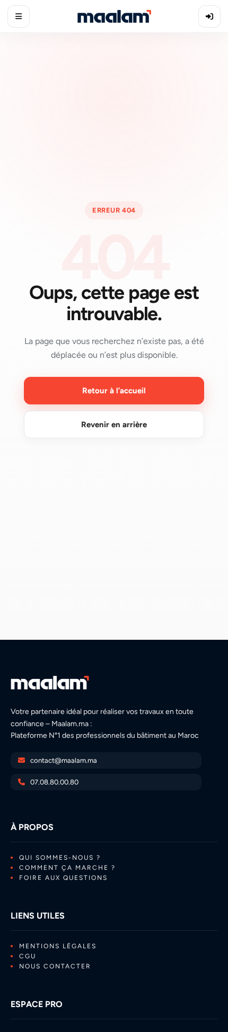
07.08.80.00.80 (54, 782)
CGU (27, 956)
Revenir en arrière (114, 424)
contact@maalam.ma (63, 760)
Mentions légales (58, 946)
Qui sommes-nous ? (60, 857)
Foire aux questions (63, 877)
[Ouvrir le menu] (18, 16)
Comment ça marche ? (67, 867)
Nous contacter (55, 966)
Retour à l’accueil (114, 390)
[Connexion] (209, 16)
